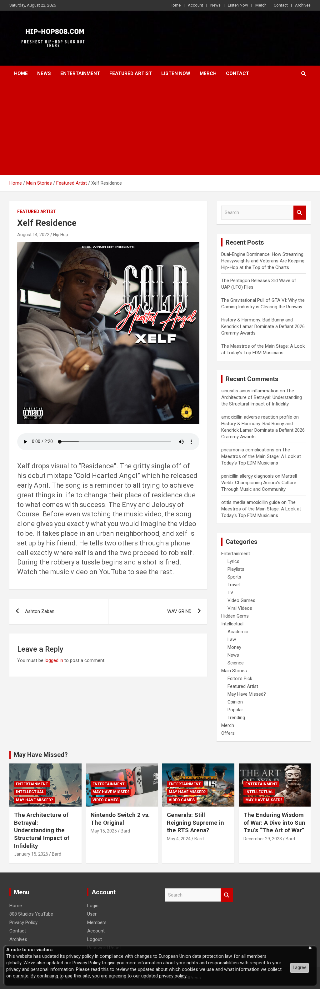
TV (230, 592)
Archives (303, 5)
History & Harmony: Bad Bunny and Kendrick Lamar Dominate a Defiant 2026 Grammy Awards (263, 326)
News (215, 5)
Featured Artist (130, 73)
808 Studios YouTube (31, 914)
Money (234, 647)
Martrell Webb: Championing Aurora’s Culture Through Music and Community (259, 482)
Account (195, 5)
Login (92, 905)
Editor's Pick (240, 678)
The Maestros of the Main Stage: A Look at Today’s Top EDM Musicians (261, 456)
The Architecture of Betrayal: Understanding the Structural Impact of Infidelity (261, 397)
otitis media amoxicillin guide (250, 502)
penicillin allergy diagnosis (247, 476)
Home (175, 5)
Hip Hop (60, 234)
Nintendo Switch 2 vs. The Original (120, 818)
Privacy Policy (23, 922)
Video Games (241, 600)
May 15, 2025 (104, 830)
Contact (281, 5)
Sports (234, 577)
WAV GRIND (179, 611)
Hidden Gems (235, 616)
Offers (228, 733)
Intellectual (232, 624)
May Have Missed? (247, 694)
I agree (299, 967)
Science (236, 663)
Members (97, 922)
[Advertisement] (160, 128)
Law (232, 639)
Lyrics (233, 561)
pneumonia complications (247, 450)
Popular (235, 710)
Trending (236, 717)
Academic (238, 631)
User (92, 914)
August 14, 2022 (33, 234)
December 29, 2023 (262, 838)
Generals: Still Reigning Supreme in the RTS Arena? (195, 822)
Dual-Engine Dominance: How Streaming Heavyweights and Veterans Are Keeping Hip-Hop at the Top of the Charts (262, 260)
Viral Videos (240, 608)
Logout (94, 939)
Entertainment (80, 73)
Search (299, 213)
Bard (56, 854)
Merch (261, 5)
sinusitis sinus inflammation (249, 391)
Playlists (236, 569)
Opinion (235, 702)
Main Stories (234, 670)
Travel (234, 585)
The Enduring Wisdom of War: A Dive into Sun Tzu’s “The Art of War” (274, 822)
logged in (54, 660)
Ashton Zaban (39, 611)
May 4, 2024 (179, 838)
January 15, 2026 (31, 854)
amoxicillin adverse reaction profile (256, 417)
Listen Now (238, 5)
